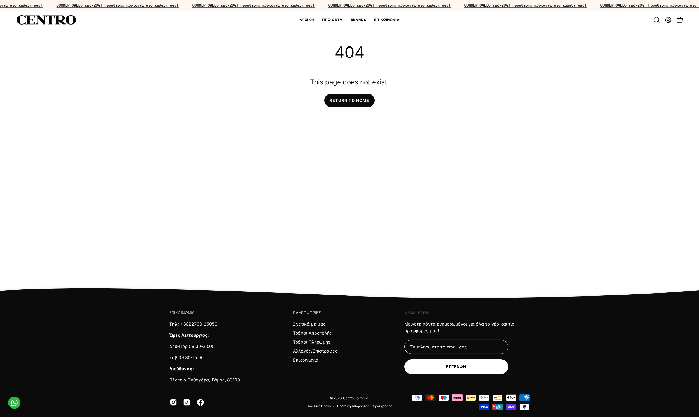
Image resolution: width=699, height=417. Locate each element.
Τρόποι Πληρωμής (311, 342)
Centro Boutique (355, 398)
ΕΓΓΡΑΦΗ (456, 366)
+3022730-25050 (198, 324)
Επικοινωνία (305, 360)
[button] (656, 20)
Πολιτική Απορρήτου (353, 406)
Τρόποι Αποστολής (312, 333)
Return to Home (349, 100)
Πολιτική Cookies (320, 406)
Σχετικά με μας (309, 324)
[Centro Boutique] (46, 20)
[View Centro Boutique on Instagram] (172, 402)
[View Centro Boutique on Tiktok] (186, 402)
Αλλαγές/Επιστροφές (315, 351)
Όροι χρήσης (382, 406)
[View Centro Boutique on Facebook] (199, 402)
